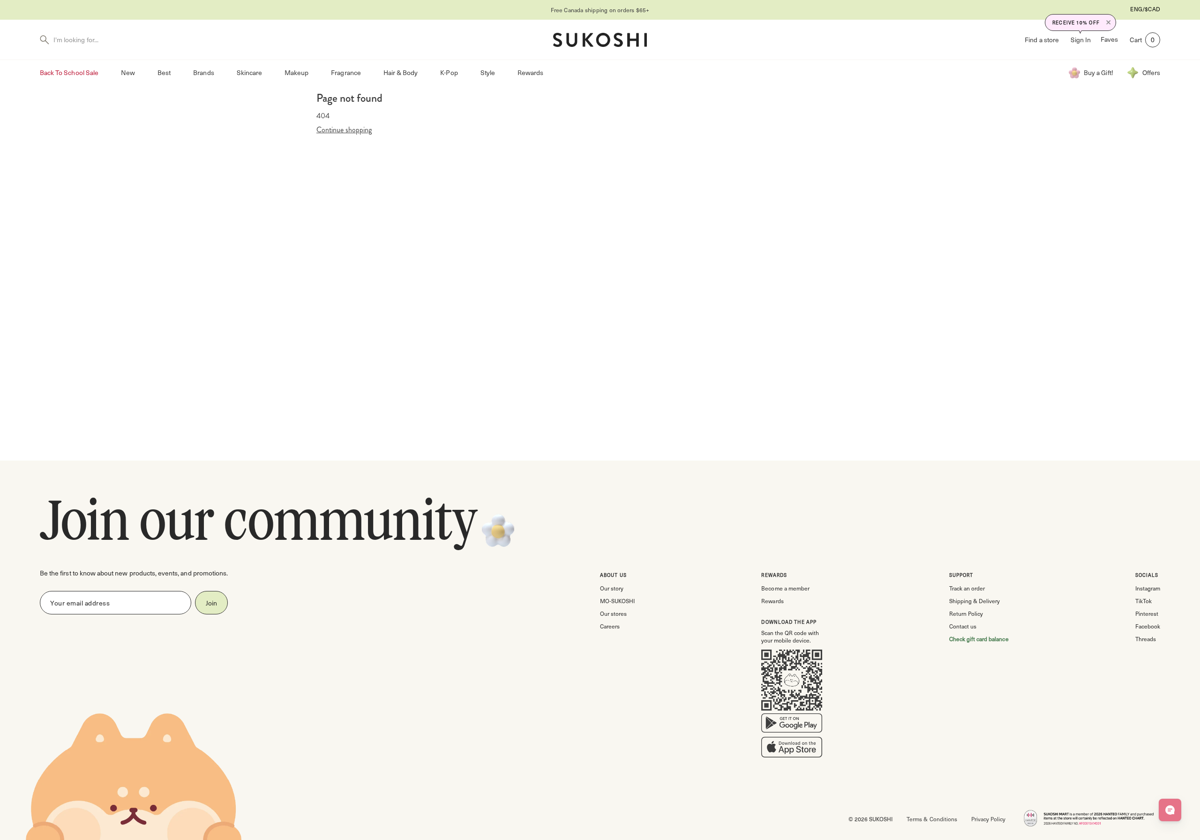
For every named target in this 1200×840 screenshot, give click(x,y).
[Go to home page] (599, 40)
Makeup (296, 72)
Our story (611, 588)
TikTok (1143, 601)
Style (487, 72)
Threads (1145, 639)
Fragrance (345, 72)
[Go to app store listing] (791, 749)
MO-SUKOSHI (617, 601)
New (128, 72)
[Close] (1108, 22)
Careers (610, 626)
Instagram (1147, 588)
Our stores (613, 613)
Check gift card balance (979, 639)
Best (164, 72)
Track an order (967, 588)
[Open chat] (1170, 810)
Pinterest (1146, 613)
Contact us (962, 626)
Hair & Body (400, 72)
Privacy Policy (988, 819)
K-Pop (449, 72)
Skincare (249, 72)
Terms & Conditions (932, 819)
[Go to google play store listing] (791, 725)
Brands (203, 72)
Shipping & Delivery (974, 601)
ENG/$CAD (1145, 9)
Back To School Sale (69, 72)
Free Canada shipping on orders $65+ (524, 10)
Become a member (785, 588)
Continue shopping (344, 130)
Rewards (530, 72)
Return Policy (966, 613)
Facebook (1147, 626)
